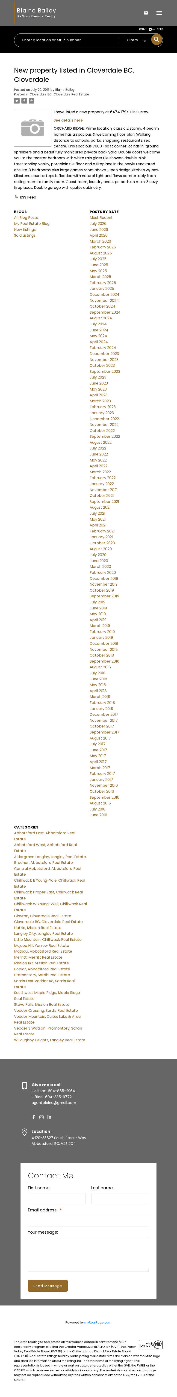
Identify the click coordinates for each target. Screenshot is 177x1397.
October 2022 (102, 430)
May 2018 (98, 685)
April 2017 (98, 761)
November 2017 (104, 720)
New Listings (25, 229)
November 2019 (104, 584)
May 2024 (98, 336)
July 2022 (98, 448)
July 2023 (98, 377)
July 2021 (97, 513)
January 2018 (101, 708)
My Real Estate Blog (32, 223)
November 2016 (104, 785)
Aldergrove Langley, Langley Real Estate (50, 856)
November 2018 (104, 649)
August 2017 (100, 738)
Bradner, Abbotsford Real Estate (43, 862)
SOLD (160, 29)
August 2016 (100, 803)
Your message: (43, 1232)
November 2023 (104, 359)
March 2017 (100, 767)
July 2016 (98, 809)
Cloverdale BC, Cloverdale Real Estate (59, 94)
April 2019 (98, 620)
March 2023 (100, 401)
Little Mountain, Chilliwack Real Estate (48, 939)
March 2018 (100, 696)
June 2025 (99, 265)
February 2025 (103, 282)
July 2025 (98, 259)
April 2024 (99, 342)
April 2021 (98, 525)
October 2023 (102, 365)
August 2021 (100, 507)
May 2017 (98, 755)
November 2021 (104, 489)
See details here (68, 120)
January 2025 (102, 288)
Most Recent (101, 217)
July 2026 (98, 223)
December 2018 (104, 643)
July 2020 (98, 554)
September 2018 (104, 661)
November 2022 (104, 424)
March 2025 (100, 276)
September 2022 (105, 436)
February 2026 (103, 247)
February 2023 (103, 407)
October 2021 (102, 495)
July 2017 (98, 744)
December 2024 (104, 294)
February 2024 (103, 347)
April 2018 (98, 691)
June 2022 (99, 454)
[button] (34, 1117)
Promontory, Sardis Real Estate (42, 975)
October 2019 (102, 590)
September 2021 (104, 501)
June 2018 (98, 679)
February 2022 (103, 477)
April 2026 (99, 235)
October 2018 (102, 655)
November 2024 (104, 300)
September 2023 (105, 371)
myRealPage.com (97, 1322)
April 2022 (98, 466)
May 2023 (98, 389)
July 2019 (97, 602)
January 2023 (102, 413)
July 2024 (98, 324)
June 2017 (98, 750)
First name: (39, 1188)
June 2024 (99, 330)
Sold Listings (24, 235)
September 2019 (104, 596)
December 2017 (104, 714)
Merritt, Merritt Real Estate (38, 957)
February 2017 (102, 773)
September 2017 (104, 732)
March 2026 (100, 241)
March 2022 (100, 472)
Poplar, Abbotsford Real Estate (42, 969)
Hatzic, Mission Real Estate (37, 927)
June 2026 (99, 229)
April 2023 (98, 395)
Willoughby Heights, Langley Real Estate (49, 1040)
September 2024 (105, 312)
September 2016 (104, 797)
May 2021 (98, 519)
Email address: (43, 1210)
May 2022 (98, 460)
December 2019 (104, 578)
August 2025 (101, 253)
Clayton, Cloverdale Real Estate (42, 916)
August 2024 (101, 318)
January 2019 (101, 637)
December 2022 (104, 419)
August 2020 (101, 549)
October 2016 (102, 791)
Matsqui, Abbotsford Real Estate (43, 951)
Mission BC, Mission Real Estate (41, 963)
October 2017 (102, 726)
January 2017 (101, 779)
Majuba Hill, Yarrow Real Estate (41, 945)
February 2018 (102, 702)
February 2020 (103, 572)
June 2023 (99, 383)
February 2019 (102, 631)
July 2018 (98, 673)
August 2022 (101, 442)
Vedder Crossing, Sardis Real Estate (46, 1010)
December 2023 (104, 353)
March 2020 (100, 566)
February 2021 (102, 531)
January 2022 (102, 483)
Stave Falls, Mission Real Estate (41, 1004)
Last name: (102, 1188)
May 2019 (98, 614)
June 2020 (99, 560)
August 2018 (100, 667)
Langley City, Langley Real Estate (43, 933)
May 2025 (98, 271)
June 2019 (98, 608)
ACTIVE (143, 29)
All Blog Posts (26, 217)
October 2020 (102, 543)
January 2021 (101, 537)
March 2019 (100, 625)
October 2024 (102, 306)
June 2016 (98, 815)
